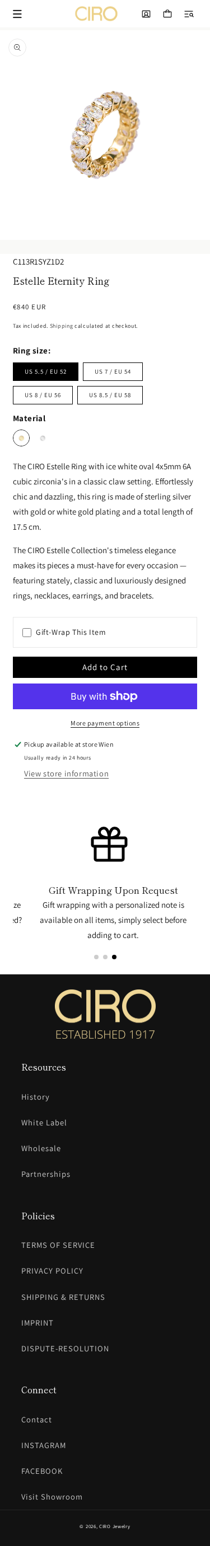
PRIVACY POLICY (52, 1270)
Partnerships (46, 1173)
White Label (44, 1122)
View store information (66, 773)
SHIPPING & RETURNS (63, 1297)
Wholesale (41, 1148)
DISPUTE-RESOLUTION (65, 1348)
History (35, 1096)
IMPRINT (37, 1322)
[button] (188, 14)
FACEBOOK (42, 1470)
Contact (36, 1419)
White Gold (42, 438)
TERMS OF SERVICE (58, 1244)
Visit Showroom (52, 1496)
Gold (21, 438)
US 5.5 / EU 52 (46, 371)
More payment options (105, 723)
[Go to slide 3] (114, 957)
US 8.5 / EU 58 (110, 395)
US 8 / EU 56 (43, 395)
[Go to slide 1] (96, 957)
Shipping (61, 325)
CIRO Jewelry (114, 1526)
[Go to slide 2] (105, 957)
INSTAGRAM (43, 1445)
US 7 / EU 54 (113, 371)
